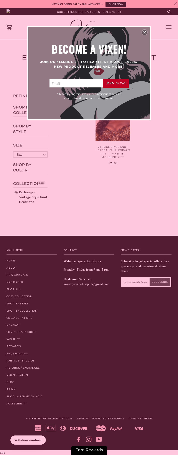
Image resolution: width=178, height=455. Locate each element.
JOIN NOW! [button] (115, 83)
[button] (144, 32)
